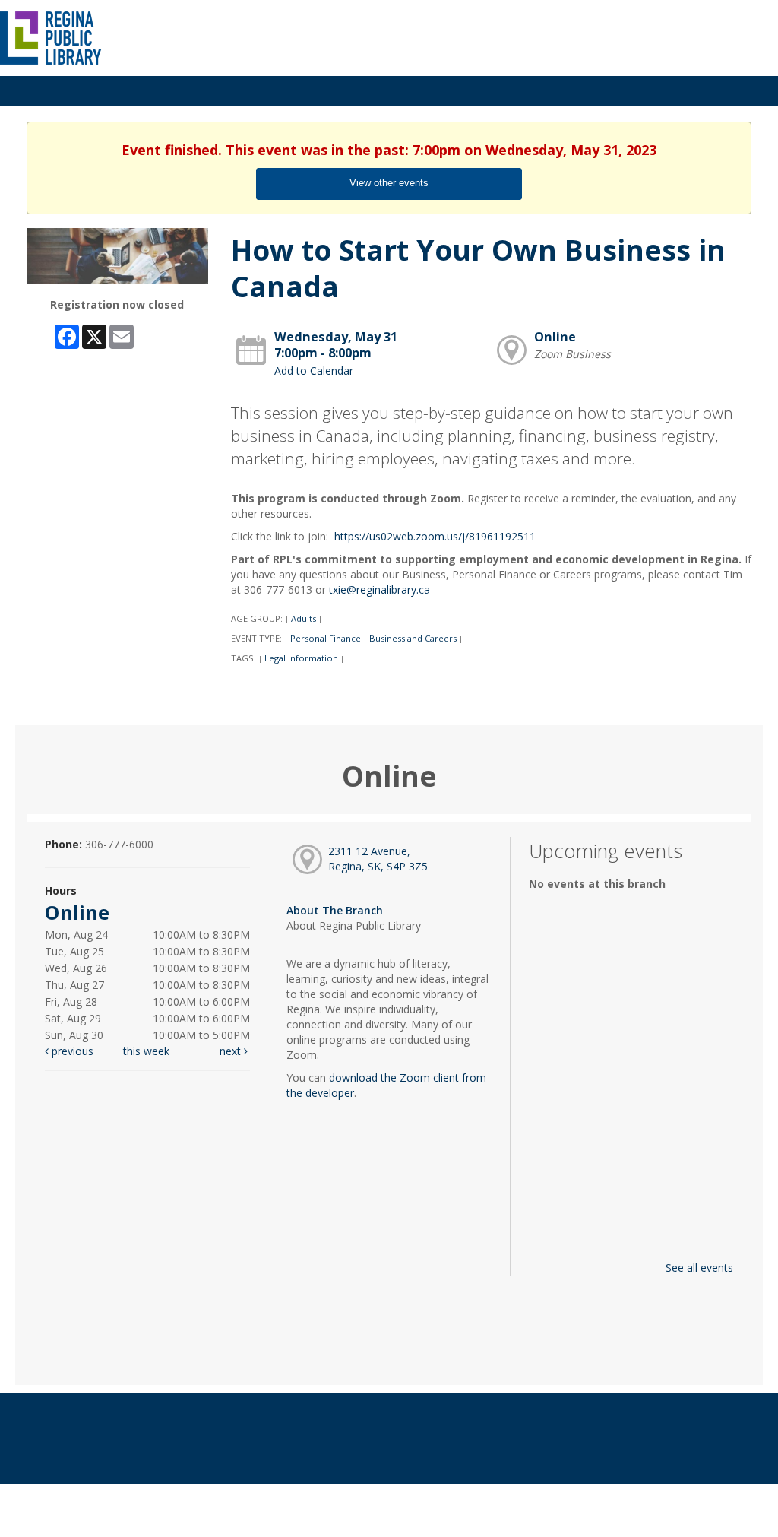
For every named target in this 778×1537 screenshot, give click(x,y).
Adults (303, 618)
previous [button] (71, 1051)
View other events (389, 183)
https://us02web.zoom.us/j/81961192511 (435, 536)
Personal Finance (325, 638)
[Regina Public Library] (51, 37)
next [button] (232, 1051)
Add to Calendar (313, 370)
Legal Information (301, 658)
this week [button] (146, 1051)
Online (555, 336)
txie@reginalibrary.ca (379, 589)
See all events (699, 1267)
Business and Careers (413, 638)
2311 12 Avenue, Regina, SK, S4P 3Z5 (378, 858)
